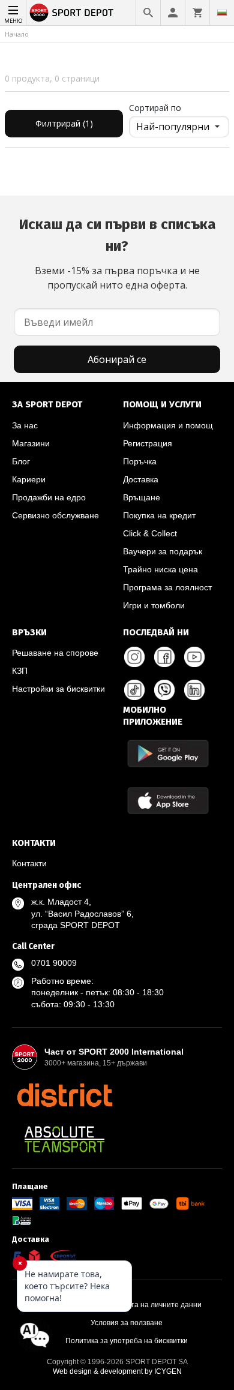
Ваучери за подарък (162, 551)
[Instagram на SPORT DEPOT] (134, 657)
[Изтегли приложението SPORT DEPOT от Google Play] (168, 753)
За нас (25, 425)
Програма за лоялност (167, 587)
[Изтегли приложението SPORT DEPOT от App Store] (168, 800)
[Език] (222, 12)
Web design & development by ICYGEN (117, 1371)
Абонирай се (117, 359)
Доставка (140, 479)
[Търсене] (148, 12)
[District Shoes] (64, 1094)
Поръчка (140, 461)
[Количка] (197, 12)
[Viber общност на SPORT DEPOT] (164, 690)
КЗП (20, 671)
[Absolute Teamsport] (64, 1139)
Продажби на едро (49, 497)
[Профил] (173, 12)
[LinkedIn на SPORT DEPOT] (194, 690)
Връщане (141, 497)
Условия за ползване (127, 1323)
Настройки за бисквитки (58, 689)
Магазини (31, 443)
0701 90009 (54, 963)
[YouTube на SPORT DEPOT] (194, 657)
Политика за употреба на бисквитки (126, 1341)
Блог (21, 461)
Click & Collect (150, 533)
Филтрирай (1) (64, 123)
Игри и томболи (154, 605)
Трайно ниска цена (160, 569)
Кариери (29, 479)
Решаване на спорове (55, 653)
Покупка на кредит (159, 515)
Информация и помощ (168, 425)
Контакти (29, 863)
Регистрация (147, 443)
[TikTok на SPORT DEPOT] (134, 690)
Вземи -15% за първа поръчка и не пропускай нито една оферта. (117, 254)
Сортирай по (155, 107)
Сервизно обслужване (55, 515)
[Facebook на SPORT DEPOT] (164, 657)
